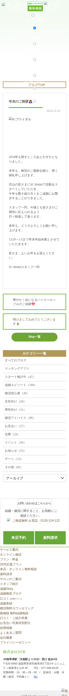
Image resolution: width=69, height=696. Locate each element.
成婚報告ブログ (54, 63)
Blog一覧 (35, 336)
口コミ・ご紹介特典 (14, 618)
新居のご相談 (36, 104)
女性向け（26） (15, 401)
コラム (29, 78)
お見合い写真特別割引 (15, 623)
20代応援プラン (31, 31)
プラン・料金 (10, 31)
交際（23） (12, 434)
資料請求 (9, 91)
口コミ (11, 598)
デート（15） (14, 458)
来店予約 (18, 538)
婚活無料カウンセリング (17, 608)
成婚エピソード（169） (21, 385)
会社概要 (62, 47)
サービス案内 (9, 549)
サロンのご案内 (10, 579)
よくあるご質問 (10, 632)
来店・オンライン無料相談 (18, 569)
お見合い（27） (15, 426)
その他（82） (14, 467)
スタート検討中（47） (20, 376)
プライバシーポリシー (15, 642)
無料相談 (22, 91)
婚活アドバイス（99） (20, 417)
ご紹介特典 (53, 104)
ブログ (39, 78)
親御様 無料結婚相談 (14, 613)
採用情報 (34, 50)
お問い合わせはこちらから (34, 503)
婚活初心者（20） (17, 393)
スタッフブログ (44, 47)
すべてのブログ (15, 360)
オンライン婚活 (10, 554)
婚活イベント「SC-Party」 (36, 34)
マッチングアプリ (17, 368)
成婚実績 (6, 603)
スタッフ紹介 (23, 47)
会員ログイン (17, 104)
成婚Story (35, 63)
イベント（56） (15, 442)
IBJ (36, 676)
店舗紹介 (7, 47)
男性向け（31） (15, 409)
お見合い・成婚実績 (14, 63)
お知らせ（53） (15, 450)
